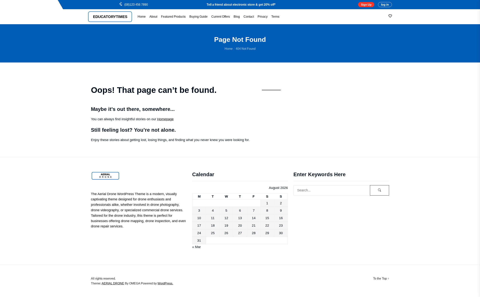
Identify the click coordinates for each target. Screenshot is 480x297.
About (153, 16)
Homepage (165, 119)
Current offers (220, 16)
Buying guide (198, 16)
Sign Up (366, 4)
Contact (249, 16)
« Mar (196, 247)
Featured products (173, 16)
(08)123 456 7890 (136, 4)
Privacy (263, 16)
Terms (275, 16)
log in (385, 4)
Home (142, 16)
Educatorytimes (110, 17)
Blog (237, 16)
